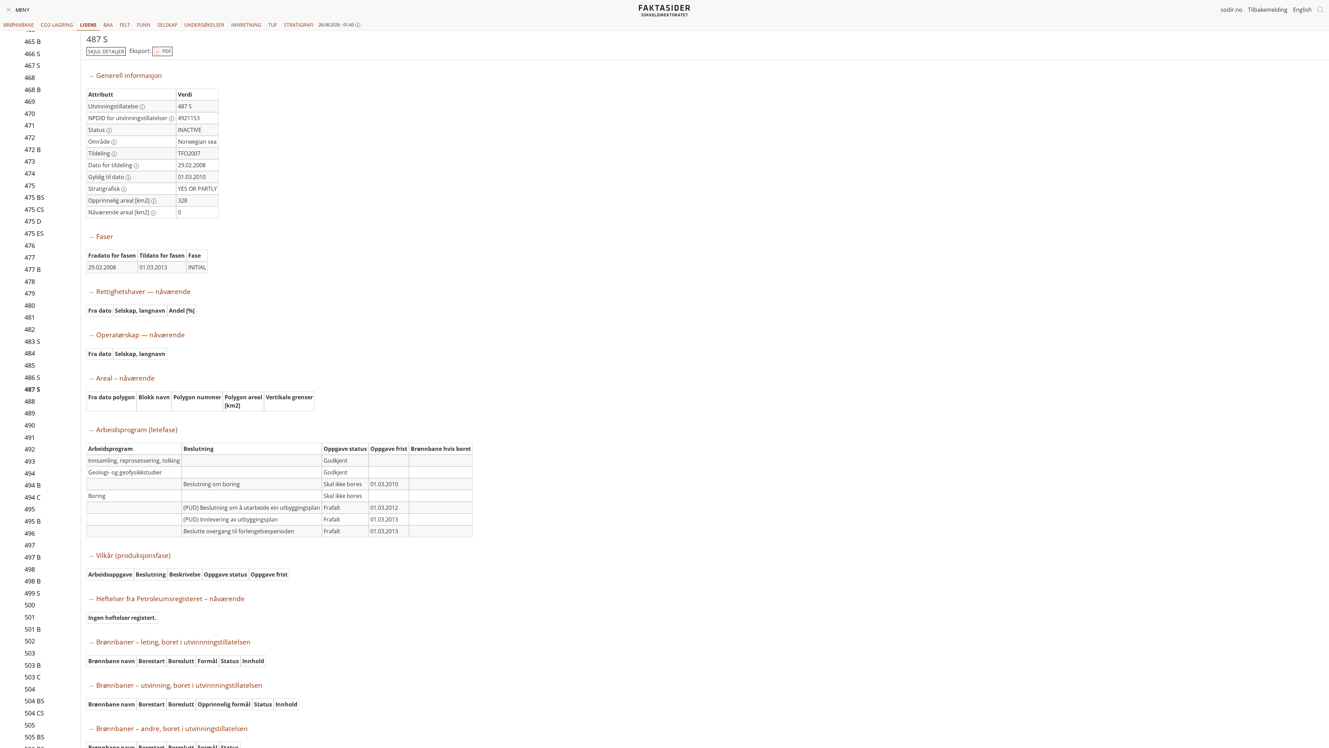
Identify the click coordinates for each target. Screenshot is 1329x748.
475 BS (34, 197)
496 (30, 533)
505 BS (34, 737)
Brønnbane (18, 24)
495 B (33, 521)
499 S (32, 593)
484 (30, 353)
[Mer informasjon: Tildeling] (114, 154)
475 (30, 185)
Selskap (167, 24)
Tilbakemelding (1267, 10)
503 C (32, 677)
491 (30, 437)
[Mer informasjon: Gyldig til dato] (128, 177)
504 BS (34, 701)
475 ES (34, 233)
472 (30, 137)
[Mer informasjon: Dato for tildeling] (136, 166)
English (1302, 10)
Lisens (88, 24)
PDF (166, 51)
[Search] (1320, 9)
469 (30, 101)
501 (30, 617)
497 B (33, 557)
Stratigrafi (298, 24)
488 (30, 401)
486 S (32, 377)
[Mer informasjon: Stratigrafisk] (124, 189)
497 (30, 545)
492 (30, 449)
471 (30, 125)
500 (30, 605)
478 (30, 281)
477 (30, 257)
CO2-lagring (57, 24)
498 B (33, 581)
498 (30, 569)
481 (30, 317)
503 (30, 653)
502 (30, 641)
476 (30, 245)
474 (30, 173)
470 (30, 113)
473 (30, 161)
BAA (108, 24)
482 (30, 329)
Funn (144, 24)
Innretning (246, 24)
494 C (32, 497)
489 (30, 413)
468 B (33, 90)
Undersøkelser (204, 24)
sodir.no (1231, 10)
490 (30, 425)
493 (30, 461)
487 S (32, 389)
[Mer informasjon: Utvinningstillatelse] (142, 107)
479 (30, 293)
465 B (33, 41)
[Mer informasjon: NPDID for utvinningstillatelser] (171, 119)
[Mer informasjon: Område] (114, 142)
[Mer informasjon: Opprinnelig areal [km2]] (153, 201)
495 (30, 509)
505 (30, 725)
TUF (272, 24)
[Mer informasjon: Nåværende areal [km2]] (153, 213)
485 (30, 365)
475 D (33, 221)
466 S (32, 54)
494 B (33, 485)
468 (30, 77)
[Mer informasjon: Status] (109, 130)
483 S (32, 341)
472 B (33, 149)
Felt (125, 24)
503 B (33, 665)
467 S (32, 65)
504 (30, 689)
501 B (33, 629)
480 (30, 305)
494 (30, 473)
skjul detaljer (106, 51)
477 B (33, 269)
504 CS (34, 713)
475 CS (34, 209)
